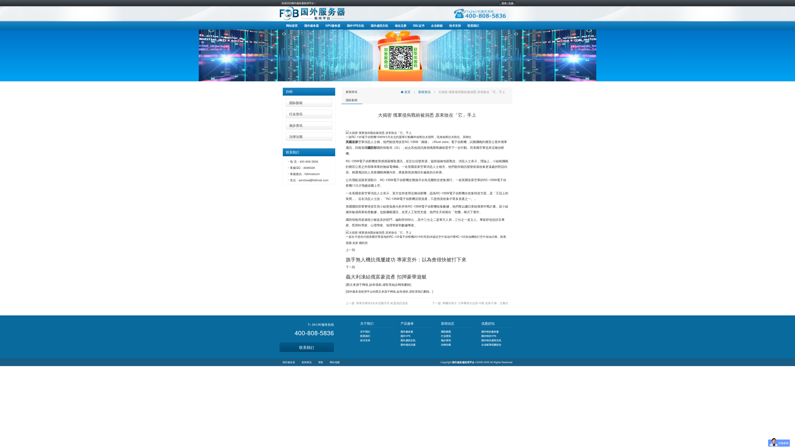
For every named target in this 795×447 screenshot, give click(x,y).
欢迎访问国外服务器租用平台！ (299, 3)
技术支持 (365, 340)
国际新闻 (295, 102)
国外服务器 (354, 291)
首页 (407, 92)
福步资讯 (295, 125)
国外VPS (406, 336)
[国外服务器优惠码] (397, 55)
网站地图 (335, 362)
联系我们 (306, 347)
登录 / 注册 (507, 3)
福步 (395, 284)
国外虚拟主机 (408, 340)
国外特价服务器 (490, 331)
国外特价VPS (488, 336)
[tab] (309, 92)
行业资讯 (295, 114)
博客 (320, 362)
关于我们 (365, 331)
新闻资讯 (351, 92)
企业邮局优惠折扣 (491, 344)
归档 (289, 91)
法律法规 (295, 136)
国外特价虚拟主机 (491, 340)
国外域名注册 (408, 344)
